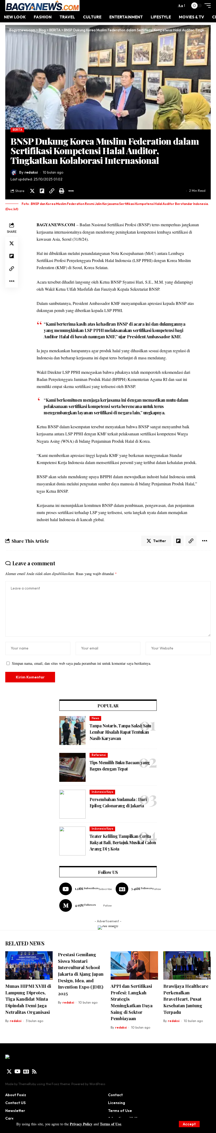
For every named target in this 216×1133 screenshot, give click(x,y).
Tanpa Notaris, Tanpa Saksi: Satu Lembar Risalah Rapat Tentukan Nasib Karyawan (120, 732)
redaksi (31, 172)
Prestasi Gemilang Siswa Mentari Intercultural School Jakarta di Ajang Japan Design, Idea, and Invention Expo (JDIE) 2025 (81, 973)
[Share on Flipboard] (41, 191)
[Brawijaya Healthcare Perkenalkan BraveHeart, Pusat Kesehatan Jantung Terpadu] (187, 965)
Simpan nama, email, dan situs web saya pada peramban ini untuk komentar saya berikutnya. (81, 663)
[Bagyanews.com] (42, 5)
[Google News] (138, 889)
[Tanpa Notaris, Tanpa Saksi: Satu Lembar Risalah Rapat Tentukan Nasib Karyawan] (72, 730)
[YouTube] (17, 1071)
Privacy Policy (81, 1124)
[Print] (61, 191)
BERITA (17, 130)
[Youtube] (85, 889)
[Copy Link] (51, 191)
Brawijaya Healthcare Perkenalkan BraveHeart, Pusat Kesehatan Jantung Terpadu (185, 999)
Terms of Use (110, 1124)
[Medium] (85, 905)
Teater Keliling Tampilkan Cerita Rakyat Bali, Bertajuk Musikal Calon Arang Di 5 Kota (123, 842)
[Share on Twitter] (32, 191)
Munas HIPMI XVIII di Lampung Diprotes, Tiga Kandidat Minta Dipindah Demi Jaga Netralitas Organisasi (28, 999)
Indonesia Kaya (102, 792)
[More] (71, 191)
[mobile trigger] (206, 5)
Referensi (99, 755)
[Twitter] (9, 1071)
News (95, 718)
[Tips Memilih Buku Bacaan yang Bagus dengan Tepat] (72, 767)
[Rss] (34, 1071)
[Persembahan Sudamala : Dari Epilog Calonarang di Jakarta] (72, 804)
